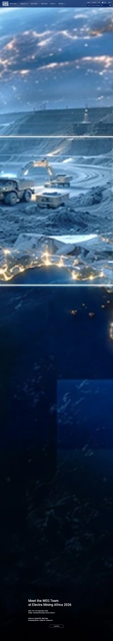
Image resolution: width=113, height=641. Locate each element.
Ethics (52, 3)
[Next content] (56, 631)
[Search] (110, 5)
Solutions (34, 3)
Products (23, 3)
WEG (4, 3)
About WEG (13, 3)
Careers (94, 2)
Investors (44, 3)
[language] (109, 2)
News (88, 2)
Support (61, 3)
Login (105, 2)
